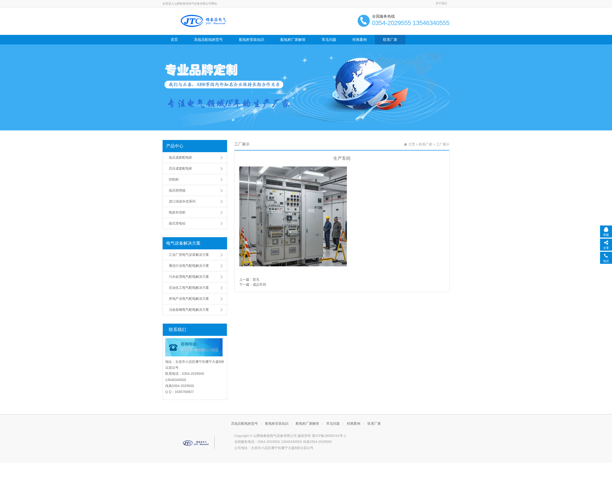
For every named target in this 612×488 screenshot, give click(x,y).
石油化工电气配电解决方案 (189, 288)
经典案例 (359, 40)
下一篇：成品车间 (252, 284)
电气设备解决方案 (183, 243)
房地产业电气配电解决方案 (189, 298)
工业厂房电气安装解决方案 (189, 255)
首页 (174, 40)
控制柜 (174, 179)
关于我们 (441, 3)
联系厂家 (390, 40)
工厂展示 (442, 144)
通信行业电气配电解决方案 (189, 266)
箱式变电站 (177, 223)
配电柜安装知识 (251, 40)
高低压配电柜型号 (208, 40)
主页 (411, 144)
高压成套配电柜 (180, 168)
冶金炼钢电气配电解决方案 (189, 309)
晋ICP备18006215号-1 (329, 436)
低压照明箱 (177, 190)
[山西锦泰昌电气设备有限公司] (206, 20)
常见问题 (329, 40)
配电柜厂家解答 (293, 40)
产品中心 (174, 146)
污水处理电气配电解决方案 (189, 277)
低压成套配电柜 (180, 157)
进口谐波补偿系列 (182, 201)
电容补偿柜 (177, 212)
